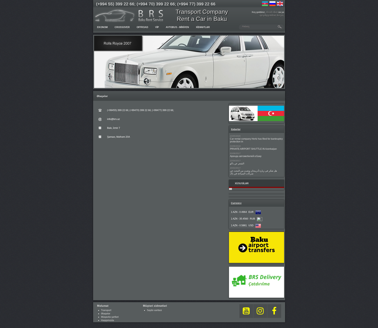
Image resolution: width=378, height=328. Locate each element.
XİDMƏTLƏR (203, 27)
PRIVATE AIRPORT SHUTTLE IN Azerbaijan (253, 149)
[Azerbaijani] (265, 3)
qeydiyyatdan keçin (272, 15)
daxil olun (272, 12)
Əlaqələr (105, 313)
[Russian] (272, 3)
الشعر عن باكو (237, 163)
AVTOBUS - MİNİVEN (177, 27)
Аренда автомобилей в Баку (245, 156)
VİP (157, 27)
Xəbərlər (236, 129)
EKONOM (102, 27)
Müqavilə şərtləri (110, 317)
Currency (236, 203)
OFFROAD (142, 27)
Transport (106, 310)
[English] (280, 3)
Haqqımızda (107, 320)
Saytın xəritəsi (154, 310)
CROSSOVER (122, 27)
